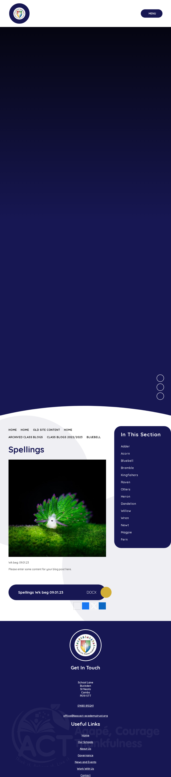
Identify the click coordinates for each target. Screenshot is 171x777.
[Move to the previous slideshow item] (160, 387)
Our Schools (85, 742)
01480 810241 (85, 705)
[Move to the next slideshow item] (160, 378)
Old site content (46, 429)
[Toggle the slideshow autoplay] (160, 396)
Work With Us (85, 768)
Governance (85, 755)
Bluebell (94, 437)
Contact (85, 775)
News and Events (85, 762)
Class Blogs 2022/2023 (65, 437)
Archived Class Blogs (26, 437)
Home (13, 429)
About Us (85, 748)
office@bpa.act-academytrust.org (85, 715)
